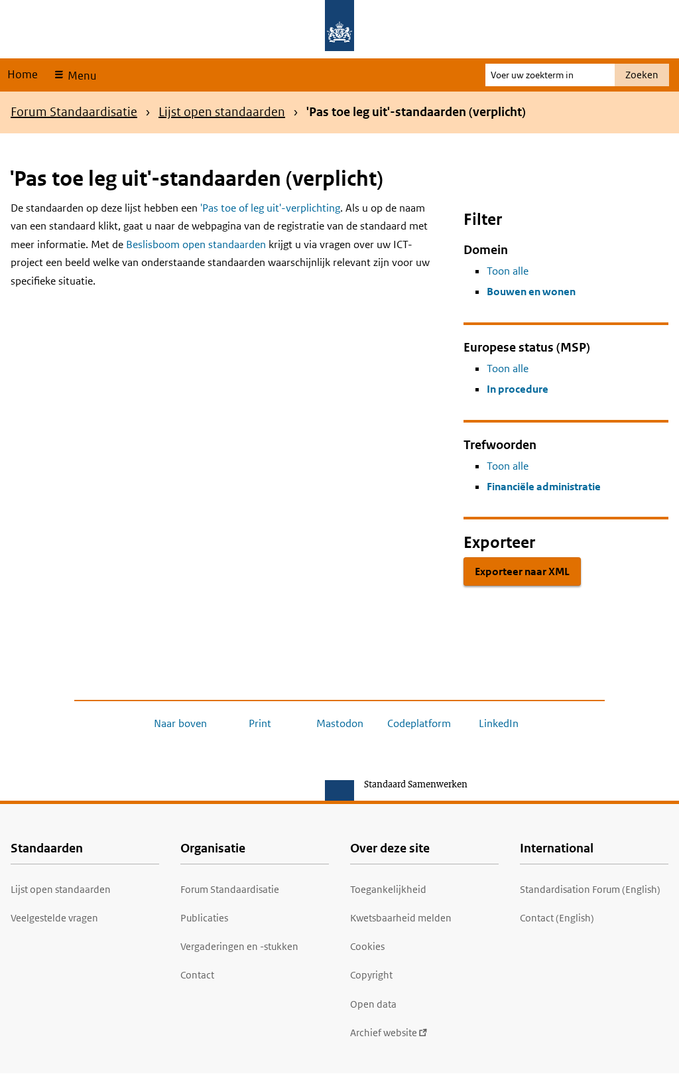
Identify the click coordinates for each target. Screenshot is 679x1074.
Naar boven (180, 723)
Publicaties (204, 917)
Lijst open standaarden (221, 111)
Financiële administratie (544, 487)
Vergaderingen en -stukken (239, 946)
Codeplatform (419, 723)
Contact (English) (557, 917)
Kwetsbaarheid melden (401, 917)
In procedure (517, 389)
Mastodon (339, 723)
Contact (197, 975)
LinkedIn (499, 723)
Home (22, 74)
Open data (373, 1004)
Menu (80, 75)
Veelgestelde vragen (54, 917)
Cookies (367, 946)
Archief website (383, 1032)
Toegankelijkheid (388, 889)
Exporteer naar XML (522, 571)
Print (260, 723)
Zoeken (641, 74)
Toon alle (507, 271)
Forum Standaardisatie (74, 111)
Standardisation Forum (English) (590, 889)
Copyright (371, 975)
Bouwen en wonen (531, 292)
